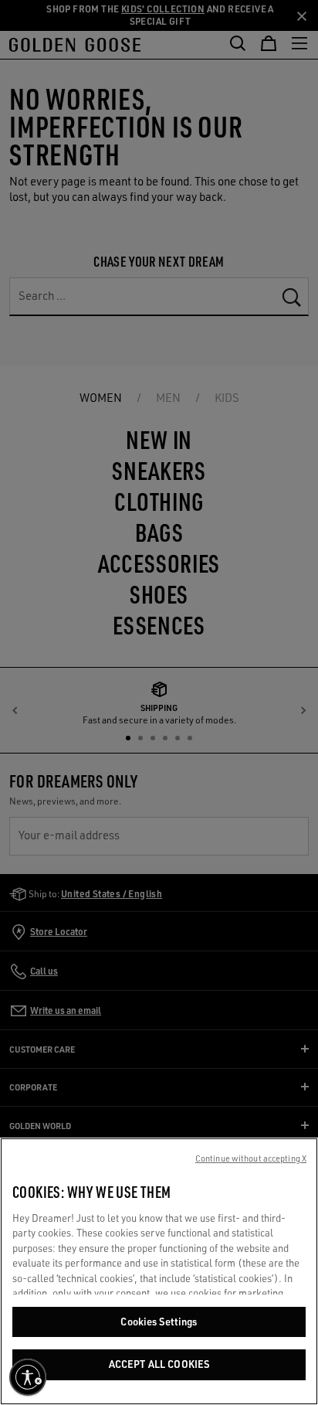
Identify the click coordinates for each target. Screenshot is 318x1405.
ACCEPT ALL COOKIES (159, 1364)
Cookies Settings (158, 1321)
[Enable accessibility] (27, 1377)
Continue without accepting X (250, 1158)
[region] (159, 1271)
